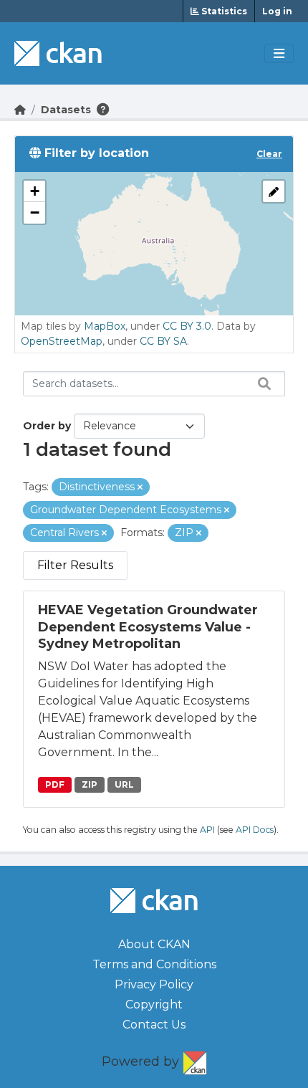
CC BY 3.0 (187, 326)
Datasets (66, 109)
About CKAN (154, 944)
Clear (269, 153)
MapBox (104, 326)
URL (124, 784)
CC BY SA (163, 341)
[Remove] (140, 487)
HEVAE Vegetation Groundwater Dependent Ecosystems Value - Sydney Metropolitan (148, 627)
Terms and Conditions (154, 964)
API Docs (255, 829)
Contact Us (154, 1024)
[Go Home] (20, 109)
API (207, 829)
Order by (47, 425)
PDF (54, 784)
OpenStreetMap (61, 341)
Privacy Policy (154, 984)
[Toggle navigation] (279, 54)
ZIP (89, 784)
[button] (34, 191)
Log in (277, 11)
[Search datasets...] (260, 383)
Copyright (154, 1004)
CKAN (195, 1060)
